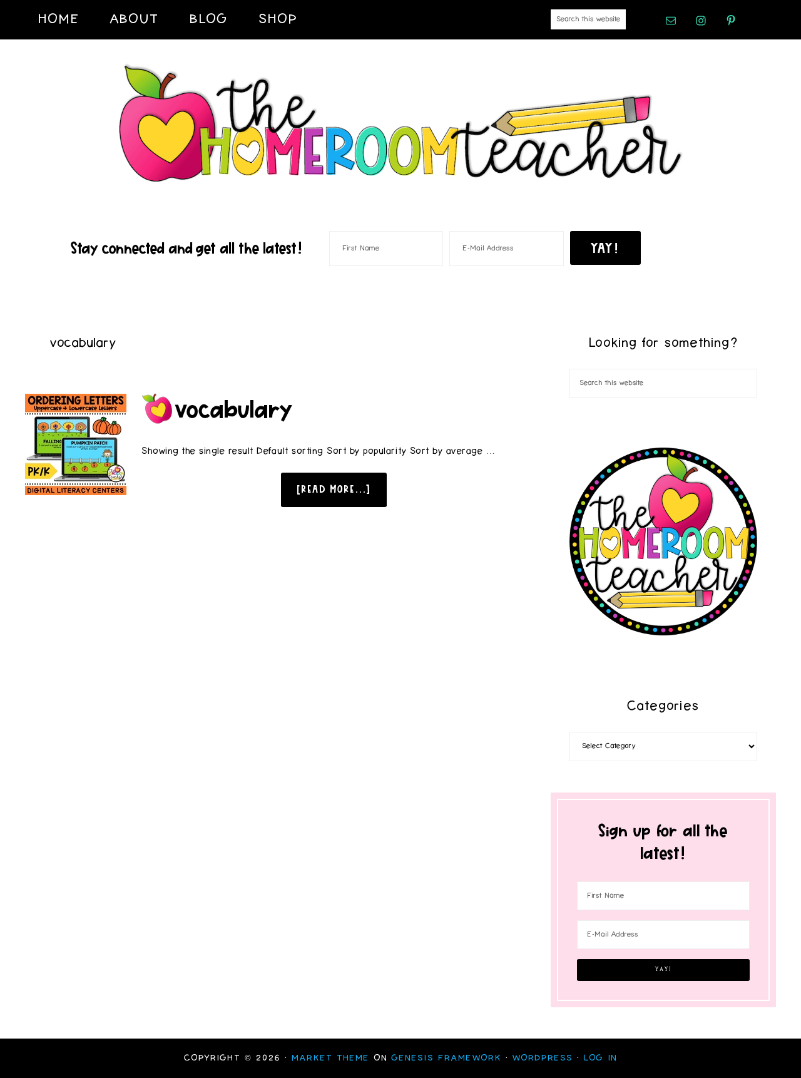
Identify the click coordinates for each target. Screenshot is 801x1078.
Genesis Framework (447, 1058)
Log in (601, 1058)
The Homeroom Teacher (400, 124)
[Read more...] (334, 489)
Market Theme (331, 1058)
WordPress (543, 1058)
